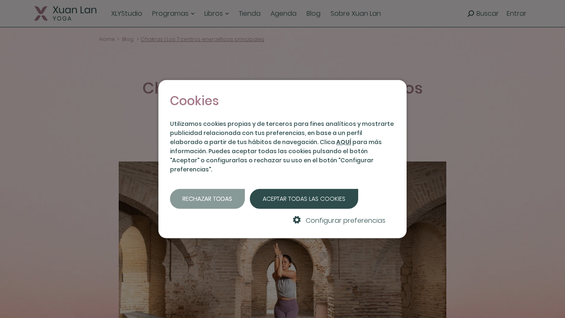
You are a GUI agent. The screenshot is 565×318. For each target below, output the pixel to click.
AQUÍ (343, 142)
